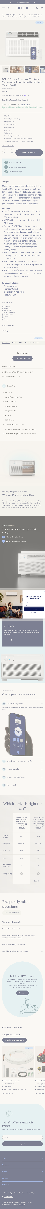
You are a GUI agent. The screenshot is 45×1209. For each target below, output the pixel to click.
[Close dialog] (43, 591)
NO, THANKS (33, 612)
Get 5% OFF (34, 609)
